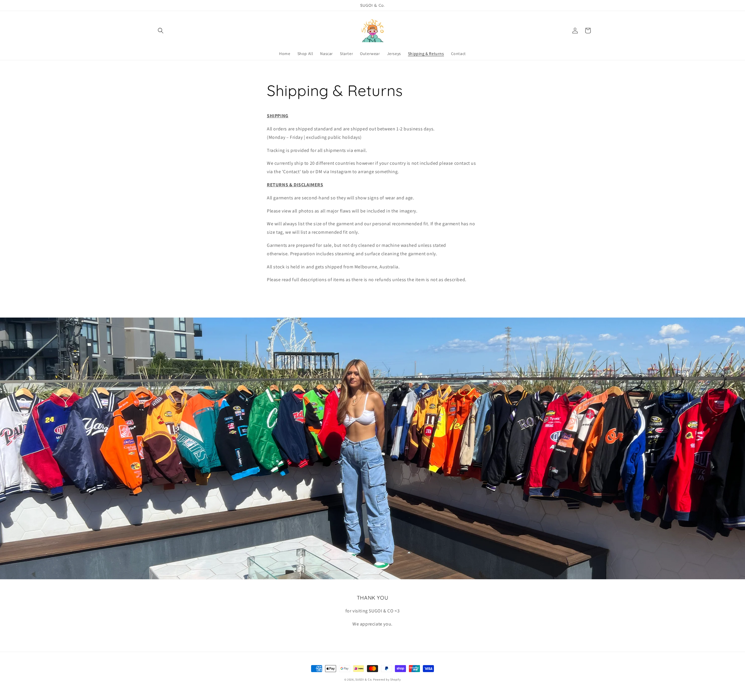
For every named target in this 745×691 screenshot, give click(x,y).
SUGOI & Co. (363, 679)
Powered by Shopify (387, 679)
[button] (160, 30)
